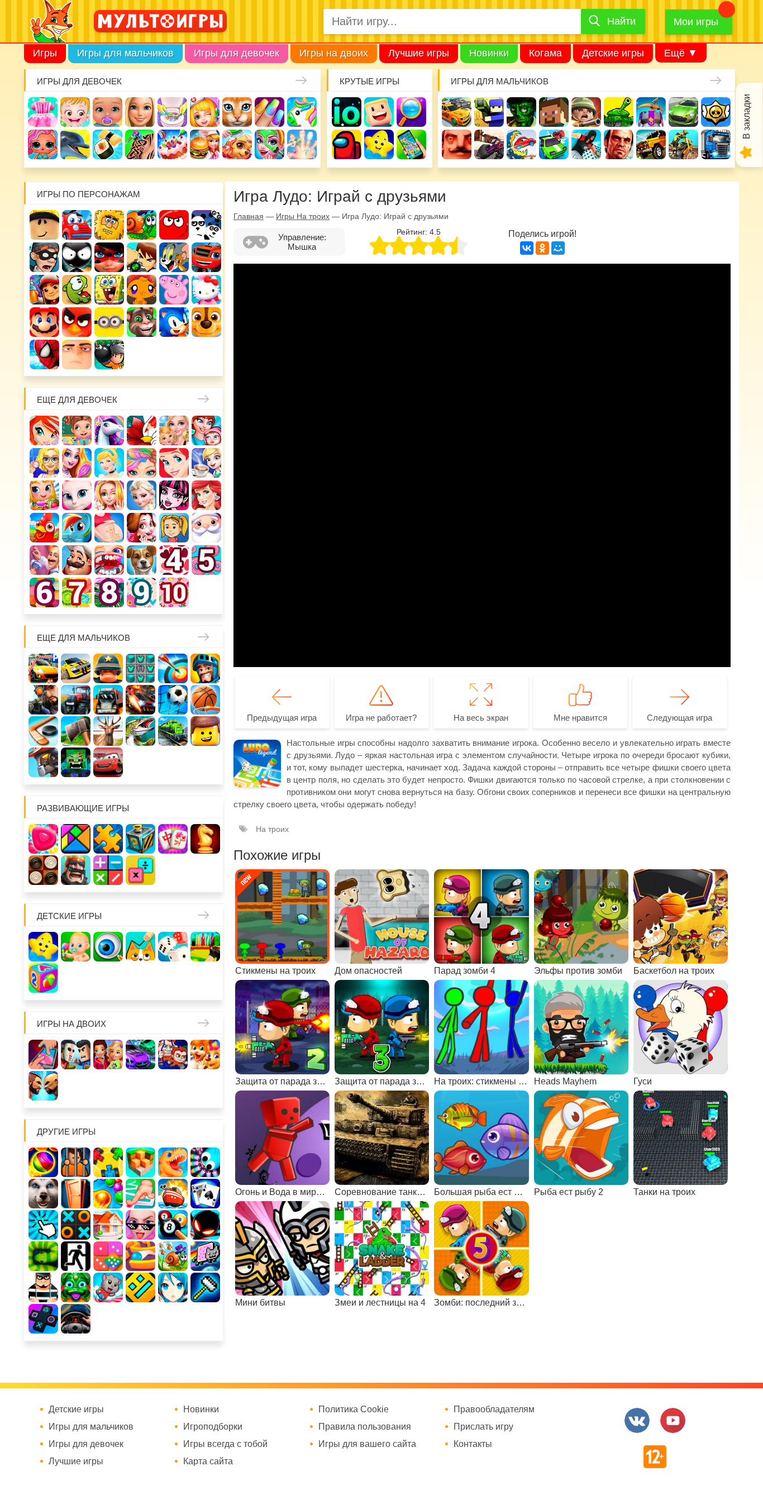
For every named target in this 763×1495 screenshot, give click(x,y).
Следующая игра (679, 717)
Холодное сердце (141, 495)
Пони (77, 527)
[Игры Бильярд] (173, 1225)
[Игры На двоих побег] (173, 1054)
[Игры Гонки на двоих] (140, 1054)
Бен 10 (141, 257)
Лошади (109, 430)
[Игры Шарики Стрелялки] (43, 1162)
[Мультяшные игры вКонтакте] (637, 1420)
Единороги (302, 112)
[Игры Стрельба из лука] (173, 668)
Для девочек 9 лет (141, 592)
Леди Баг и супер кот (109, 257)
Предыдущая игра (282, 717)
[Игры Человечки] (205, 1225)
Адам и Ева (109, 225)
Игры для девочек (236, 53)
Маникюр (269, 112)
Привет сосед (456, 144)
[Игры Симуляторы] (75, 1319)
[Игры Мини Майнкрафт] (205, 1287)
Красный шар (174, 225)
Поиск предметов (411, 112)
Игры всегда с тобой (225, 1444)
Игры (45, 53)
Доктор (205, 112)
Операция (302, 144)
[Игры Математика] (108, 870)
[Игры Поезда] (173, 731)
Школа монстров (174, 495)
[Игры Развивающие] (43, 978)
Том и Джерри (174, 257)
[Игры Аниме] (173, 1287)
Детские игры (613, 53)
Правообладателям (494, 1409)
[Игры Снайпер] (43, 700)
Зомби (521, 112)
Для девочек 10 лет (174, 592)
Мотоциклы (683, 144)
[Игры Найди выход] (75, 1193)
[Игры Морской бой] (173, 1193)
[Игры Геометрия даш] (140, 1287)
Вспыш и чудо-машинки (206, 257)
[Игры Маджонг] (173, 839)
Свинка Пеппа (174, 289)
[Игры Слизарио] (205, 1162)
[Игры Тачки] (108, 762)
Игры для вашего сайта (367, 1444)
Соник (174, 322)
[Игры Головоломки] (140, 839)
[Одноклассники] (542, 248)
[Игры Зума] (75, 1287)
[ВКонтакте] (526, 248)
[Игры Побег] (75, 1162)
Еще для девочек (77, 399)
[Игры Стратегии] (75, 870)
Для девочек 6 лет (44, 592)
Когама (545, 53)
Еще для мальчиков (83, 637)
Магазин (44, 495)
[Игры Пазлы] (108, 839)
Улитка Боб (141, 225)
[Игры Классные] (140, 1225)
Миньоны (109, 322)
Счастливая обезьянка (141, 289)
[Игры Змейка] (43, 1256)
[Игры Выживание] (75, 731)
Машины (683, 112)
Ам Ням (77, 289)
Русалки (206, 495)
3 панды (206, 225)
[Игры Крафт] (140, 668)
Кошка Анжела (77, 495)
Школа (77, 430)
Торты (172, 144)
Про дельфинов (75, 144)
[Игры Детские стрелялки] (205, 946)
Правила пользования (364, 1426)
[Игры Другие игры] (43, 1319)
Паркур (586, 144)
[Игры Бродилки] (173, 1256)
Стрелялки (489, 112)
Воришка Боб (44, 257)
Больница (44, 463)
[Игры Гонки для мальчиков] (75, 668)
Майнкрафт (554, 112)
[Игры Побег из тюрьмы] (43, 1287)
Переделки (44, 560)
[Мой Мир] (558, 248)
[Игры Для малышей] (75, 946)
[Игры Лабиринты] (140, 1256)
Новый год (206, 527)
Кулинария (107, 144)
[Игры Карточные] (205, 1193)
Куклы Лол (43, 144)
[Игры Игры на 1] (140, 1193)
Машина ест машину (521, 144)
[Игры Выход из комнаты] (75, 1256)
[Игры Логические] (75, 839)
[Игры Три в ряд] (43, 839)
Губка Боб (109, 289)
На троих (272, 829)
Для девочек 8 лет (109, 592)
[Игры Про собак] (43, 1193)
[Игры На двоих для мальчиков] (75, 1054)
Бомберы (109, 354)
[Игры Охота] (108, 731)
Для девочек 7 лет (77, 592)
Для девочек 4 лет (174, 560)
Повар (77, 560)
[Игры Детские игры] (43, 946)
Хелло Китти (206, 289)
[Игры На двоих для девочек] (108, 1054)
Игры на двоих (333, 53)
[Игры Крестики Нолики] (75, 1225)
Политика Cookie (353, 1409)
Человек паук (44, 354)
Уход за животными (237, 144)
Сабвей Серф (44, 289)
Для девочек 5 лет (206, 560)
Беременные (109, 527)
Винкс (44, 430)
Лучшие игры (418, 53)
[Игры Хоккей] (43, 731)
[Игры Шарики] (108, 1193)
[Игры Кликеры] (43, 1225)
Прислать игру (483, 1426)
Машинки (554, 144)
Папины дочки (174, 527)
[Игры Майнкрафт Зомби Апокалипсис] (75, 762)
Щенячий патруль (206, 322)
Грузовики (716, 144)
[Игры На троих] (108, 1162)
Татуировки (140, 144)
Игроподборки (212, 1426)
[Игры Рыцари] (205, 668)
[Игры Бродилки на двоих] (205, 1054)
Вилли (77, 225)
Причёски (77, 463)
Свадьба (109, 495)
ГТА (618, 144)
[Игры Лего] (205, 731)
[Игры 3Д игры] (140, 1162)
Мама (206, 430)
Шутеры (489, 144)
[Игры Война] (108, 668)
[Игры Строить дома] (108, 1225)
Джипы (651, 144)
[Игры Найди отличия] (108, 946)
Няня (174, 430)
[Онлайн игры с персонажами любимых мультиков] (160, 21)
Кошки (237, 112)
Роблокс (44, 225)
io (346, 112)
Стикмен (77, 257)
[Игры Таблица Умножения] (140, 870)
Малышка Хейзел (75, 112)
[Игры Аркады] (205, 1256)
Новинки (489, 53)
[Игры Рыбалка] (140, 731)
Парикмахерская (141, 463)
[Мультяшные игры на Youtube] (672, 1420)
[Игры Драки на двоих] (43, 1086)
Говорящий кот (141, 322)
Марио (44, 322)
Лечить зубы (109, 560)
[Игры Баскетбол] (205, 700)
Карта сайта (208, 1461)
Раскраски (141, 430)
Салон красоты (269, 144)
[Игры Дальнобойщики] (108, 700)
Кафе (206, 463)
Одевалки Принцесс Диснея (141, 527)
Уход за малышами (107, 112)
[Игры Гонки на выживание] (140, 700)
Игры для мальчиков (125, 53)
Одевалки (43, 112)
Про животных (141, 560)
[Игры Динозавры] (173, 1162)
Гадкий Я (77, 354)
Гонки (456, 112)
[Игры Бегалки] (108, 1287)
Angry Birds (77, 322)
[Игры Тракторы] (75, 700)
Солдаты (586, 112)
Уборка (172, 112)
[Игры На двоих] (43, 1054)
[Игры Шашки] (43, 870)
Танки (618, 112)
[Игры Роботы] (43, 762)
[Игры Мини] (108, 1256)
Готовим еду (205, 144)
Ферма (44, 527)
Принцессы (109, 463)
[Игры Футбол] (173, 700)
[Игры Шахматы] (205, 839)
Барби (140, 112)
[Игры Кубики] (173, 946)
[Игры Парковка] (43, 668)
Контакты (473, 1444)
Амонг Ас (346, 144)
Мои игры (696, 21)
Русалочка (174, 463)
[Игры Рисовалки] (140, 946)
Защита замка (651, 112)
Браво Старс (716, 112)
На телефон (411, 144)
